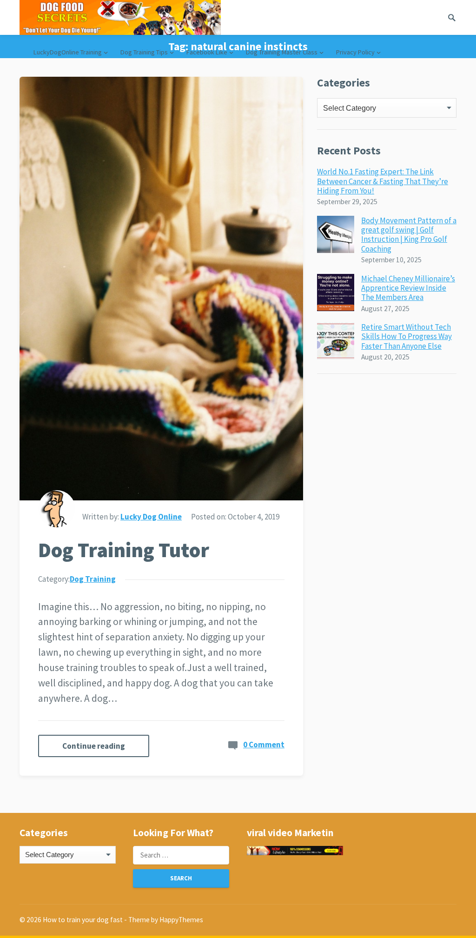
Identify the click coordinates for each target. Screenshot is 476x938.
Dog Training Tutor (123, 550)
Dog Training (93, 579)
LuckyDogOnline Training (67, 52)
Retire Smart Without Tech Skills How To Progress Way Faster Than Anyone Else (406, 336)
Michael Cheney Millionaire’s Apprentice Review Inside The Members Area (408, 288)
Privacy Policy (355, 52)
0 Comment (263, 744)
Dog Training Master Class (281, 52)
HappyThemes (181, 919)
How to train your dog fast (83, 919)
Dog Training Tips (144, 52)
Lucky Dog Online (151, 517)
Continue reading (93, 746)
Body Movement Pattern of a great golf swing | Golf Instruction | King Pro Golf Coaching (408, 234)
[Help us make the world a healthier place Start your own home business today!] (295, 850)
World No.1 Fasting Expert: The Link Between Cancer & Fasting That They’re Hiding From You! (382, 181)
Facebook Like (206, 52)
